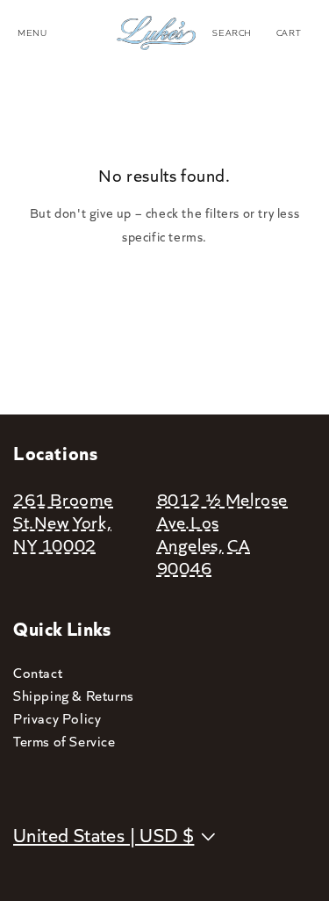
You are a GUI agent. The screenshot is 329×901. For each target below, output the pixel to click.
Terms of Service (64, 741)
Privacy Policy (57, 718)
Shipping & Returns (73, 695)
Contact (37, 672)
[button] (232, 32)
